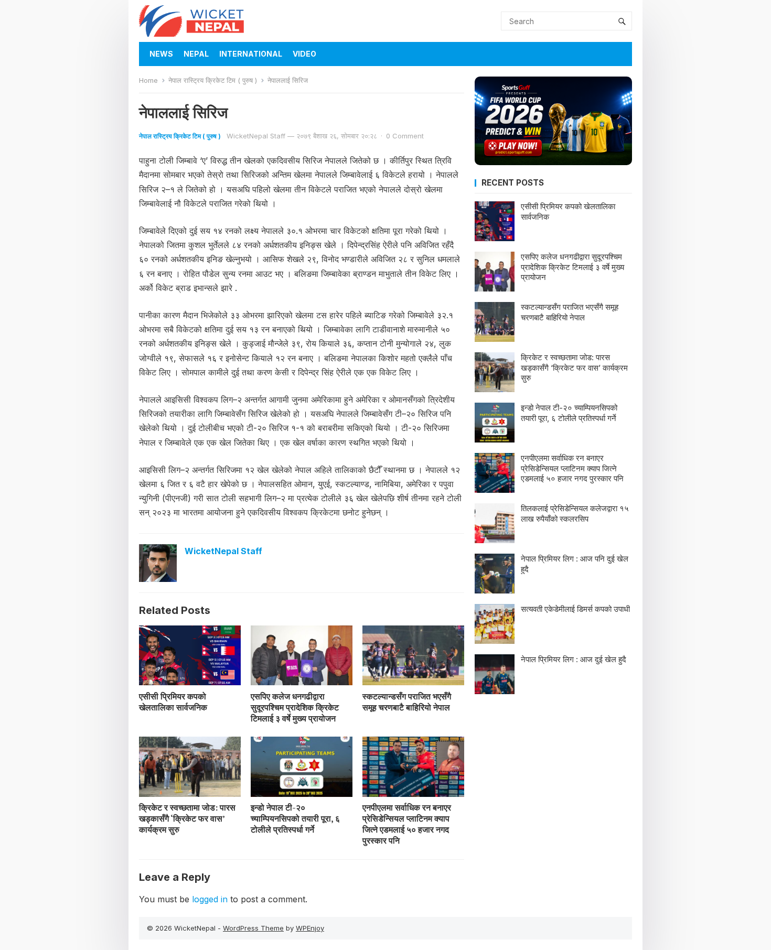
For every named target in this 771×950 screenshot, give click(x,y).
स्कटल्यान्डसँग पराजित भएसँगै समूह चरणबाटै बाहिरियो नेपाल (406, 701)
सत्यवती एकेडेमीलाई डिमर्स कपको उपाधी (575, 609)
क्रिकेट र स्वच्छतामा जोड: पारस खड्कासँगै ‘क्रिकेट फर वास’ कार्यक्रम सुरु (187, 818)
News (161, 53)
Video (304, 53)
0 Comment (405, 136)
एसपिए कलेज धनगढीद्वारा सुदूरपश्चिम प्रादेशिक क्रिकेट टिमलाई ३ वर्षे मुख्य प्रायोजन (295, 707)
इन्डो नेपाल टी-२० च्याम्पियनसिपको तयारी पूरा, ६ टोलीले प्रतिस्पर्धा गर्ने (295, 818)
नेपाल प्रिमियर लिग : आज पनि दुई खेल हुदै (574, 564)
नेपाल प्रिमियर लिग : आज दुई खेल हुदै (573, 659)
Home (148, 80)
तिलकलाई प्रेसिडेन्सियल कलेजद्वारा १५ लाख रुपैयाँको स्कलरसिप (575, 513)
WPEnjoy (310, 928)
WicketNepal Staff (256, 136)
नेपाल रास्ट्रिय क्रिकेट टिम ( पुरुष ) (212, 80)
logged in (210, 899)
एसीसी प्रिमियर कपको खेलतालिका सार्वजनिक (173, 701)
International (250, 53)
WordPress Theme (253, 928)
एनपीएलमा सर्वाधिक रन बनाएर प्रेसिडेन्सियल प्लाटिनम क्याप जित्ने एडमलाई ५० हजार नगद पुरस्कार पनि (406, 824)
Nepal (196, 53)
